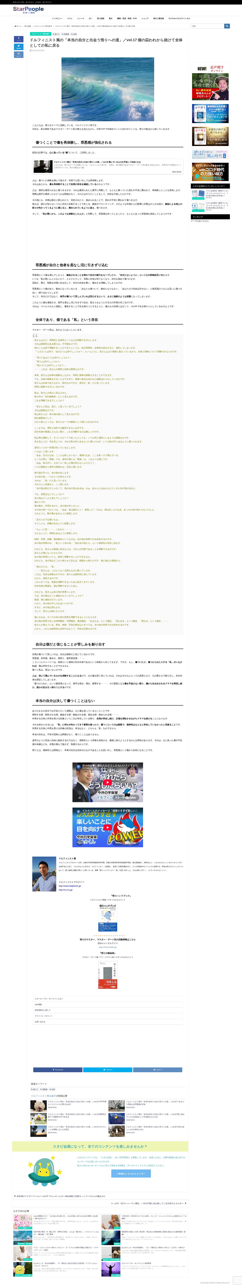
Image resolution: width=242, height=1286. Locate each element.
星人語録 (100, 18)
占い (90, 18)
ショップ (144, 18)
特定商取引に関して (43, 1010)
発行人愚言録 (158, 18)
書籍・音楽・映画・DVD (127, 18)
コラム (69, 18)
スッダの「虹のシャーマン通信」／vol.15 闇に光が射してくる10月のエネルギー (147, 1203)
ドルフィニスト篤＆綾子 (41, 34)
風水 (110, 18)
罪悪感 (66, 34)
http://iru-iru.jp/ (66, 890)
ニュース (80, 18)
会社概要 (38, 1004)
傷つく (57, 34)
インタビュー (57, 18)
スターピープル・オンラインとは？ (49, 999)
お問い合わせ (40, 1022)
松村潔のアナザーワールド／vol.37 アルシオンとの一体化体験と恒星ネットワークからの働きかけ (61, 1196)
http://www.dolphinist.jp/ (70, 886)
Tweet (19, 48)
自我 (75, 34)
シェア (19, 40)
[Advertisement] (70, 236)
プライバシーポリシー (43, 1016)
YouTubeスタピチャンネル (179, 18)
